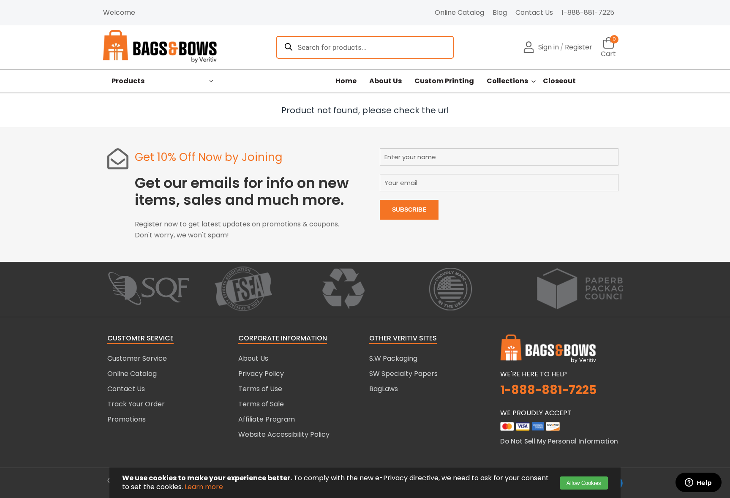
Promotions (126, 419)
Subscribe (409, 209)
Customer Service (137, 358)
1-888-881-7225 (587, 12)
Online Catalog (459, 12)
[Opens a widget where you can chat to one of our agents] (698, 483)
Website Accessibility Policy (284, 434)
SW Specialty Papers (403, 373)
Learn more (204, 487)
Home (346, 81)
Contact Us (534, 12)
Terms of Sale (261, 404)
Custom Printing (444, 81)
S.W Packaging (393, 358)
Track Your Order (136, 404)
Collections (507, 81)
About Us (385, 81)
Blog (500, 12)
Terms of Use (260, 389)
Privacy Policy (261, 373)
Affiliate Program (266, 419)
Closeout (559, 81)
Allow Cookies (584, 483)
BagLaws (383, 389)
